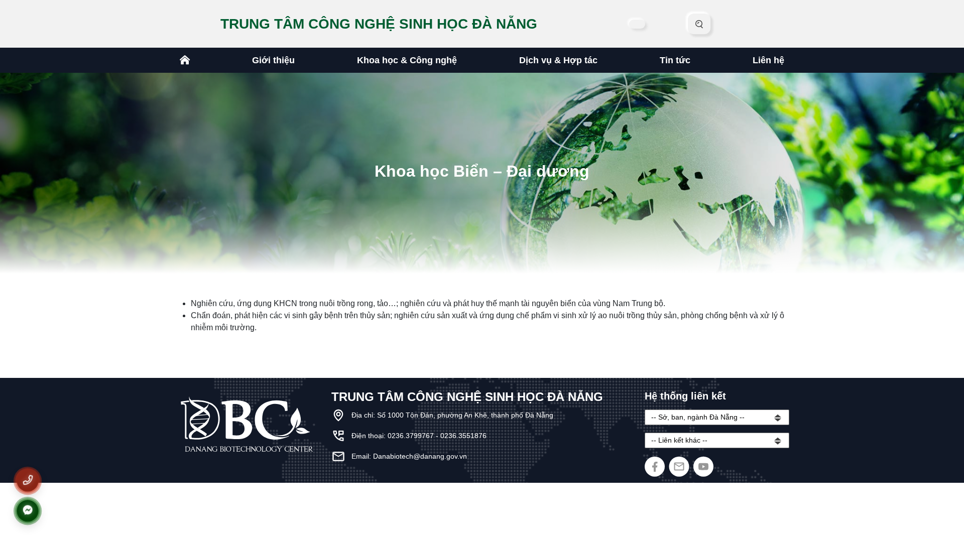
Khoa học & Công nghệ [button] (407, 60)
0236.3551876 (463, 436)
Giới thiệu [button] (273, 60)
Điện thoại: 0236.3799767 (393, 436)
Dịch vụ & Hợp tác (558, 60)
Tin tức (675, 60)
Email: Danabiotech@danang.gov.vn (409, 456)
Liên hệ (768, 60)
